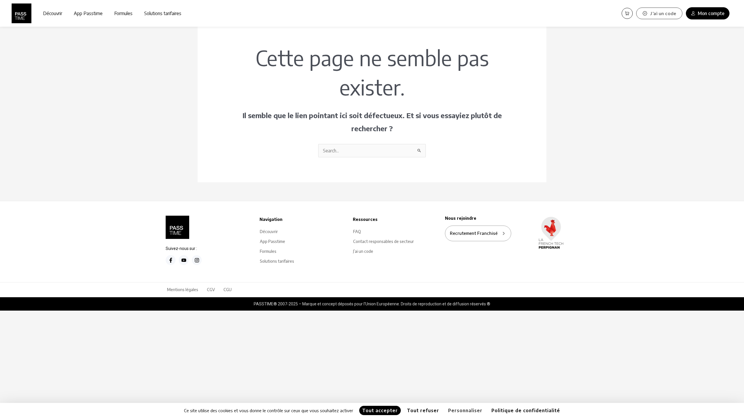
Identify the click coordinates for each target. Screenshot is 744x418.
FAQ (357, 231)
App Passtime (88, 13)
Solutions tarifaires (162, 13)
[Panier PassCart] (627, 13)
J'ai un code (663, 13)
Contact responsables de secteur (383, 241)
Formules (123, 13)
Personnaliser (465, 410)
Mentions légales (182, 289)
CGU (227, 289)
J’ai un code (363, 251)
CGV (211, 289)
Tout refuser (423, 410)
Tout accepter (380, 410)
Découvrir (52, 13)
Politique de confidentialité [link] (525, 410)
